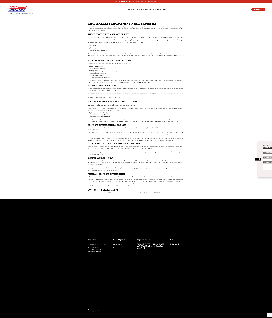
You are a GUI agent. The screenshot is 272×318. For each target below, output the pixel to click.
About (132, 9)
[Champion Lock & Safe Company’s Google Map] (178, 244)
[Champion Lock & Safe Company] (17, 8)
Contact (164, 9)
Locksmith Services (142, 9)
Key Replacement (157, 9)
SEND (258, 172)
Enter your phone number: (242, 152)
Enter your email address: (241, 157)
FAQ (150, 9)
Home (128, 9)
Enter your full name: (240, 147)
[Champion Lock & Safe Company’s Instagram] (176, 244)
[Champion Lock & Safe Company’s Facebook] (170, 244)
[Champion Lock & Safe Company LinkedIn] (173, 244)
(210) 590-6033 (258, 9)
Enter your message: (240, 162)
